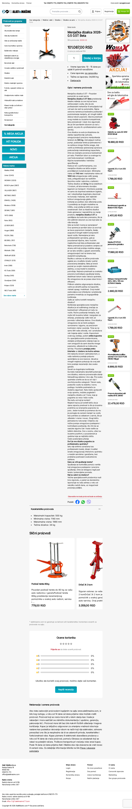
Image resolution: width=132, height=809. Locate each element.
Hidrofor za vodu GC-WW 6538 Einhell (117, 133)
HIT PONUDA (13, 141)
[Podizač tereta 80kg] (51, 560)
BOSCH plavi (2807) (11, 185)
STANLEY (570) (10, 260)
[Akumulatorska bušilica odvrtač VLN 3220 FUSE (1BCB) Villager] (114, 345)
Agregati (7, 26)
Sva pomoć (91, 771)
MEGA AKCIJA (13, 133)
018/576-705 (72, 3)
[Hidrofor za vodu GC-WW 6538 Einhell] (114, 123)
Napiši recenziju (66, 689)
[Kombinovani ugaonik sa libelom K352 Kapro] (114, 196)
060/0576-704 (82, 3)
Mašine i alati (47, 20)
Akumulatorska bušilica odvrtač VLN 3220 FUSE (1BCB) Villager (117, 356)
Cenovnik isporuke (116, 771)
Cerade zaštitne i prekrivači (14, 68)
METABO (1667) (10, 195)
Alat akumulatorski (10, 36)
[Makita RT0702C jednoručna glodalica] (114, 233)
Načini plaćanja (93, 778)
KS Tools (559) (9, 270)
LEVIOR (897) (9, 225)
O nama (112, 768)
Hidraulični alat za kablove (13, 100)
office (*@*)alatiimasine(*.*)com (18, 801)
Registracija (70, 771)
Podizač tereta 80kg (40, 584)
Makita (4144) (9, 170)
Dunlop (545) (9, 275)
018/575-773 (51, 3)
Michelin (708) (9, 250)
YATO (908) (8, 215)
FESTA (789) (8, 235)
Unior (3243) (9, 175)
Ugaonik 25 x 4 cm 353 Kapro (117, 170)
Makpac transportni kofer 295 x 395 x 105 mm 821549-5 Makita (117, 281)
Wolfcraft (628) (9, 255)
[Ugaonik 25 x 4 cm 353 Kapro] (114, 160)
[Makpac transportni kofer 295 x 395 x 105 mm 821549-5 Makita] (114, 270)
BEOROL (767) (9, 240)
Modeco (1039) (9, 205)
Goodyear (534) (10, 280)
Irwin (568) (8, 265)
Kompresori (8, 120)
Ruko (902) (8, 220)
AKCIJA (13, 157)
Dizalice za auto (69, 20)
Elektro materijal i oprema (13, 83)
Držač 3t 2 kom (85, 584)
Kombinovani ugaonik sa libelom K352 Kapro (117, 206)
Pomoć (29, 3)
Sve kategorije (9, 125)
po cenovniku (91, 73)
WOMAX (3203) (10, 180)
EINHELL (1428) (10, 200)
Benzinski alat (9, 63)
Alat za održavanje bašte (13, 41)
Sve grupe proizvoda (117, 778)
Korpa (68, 778)
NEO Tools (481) (10, 290)
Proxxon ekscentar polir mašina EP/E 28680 (117, 394)
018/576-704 (61, 3)
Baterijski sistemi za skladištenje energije (11, 57)
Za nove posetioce (94, 768)
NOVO (13, 149)
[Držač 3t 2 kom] (99, 560)
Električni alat (9, 78)
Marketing (6, 3)
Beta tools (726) (10, 245)
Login (68, 768)
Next (69, 43)
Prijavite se (55, 649)
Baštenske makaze (11, 51)
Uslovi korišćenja (94, 775)
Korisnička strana (18, 3)
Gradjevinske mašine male (13, 95)
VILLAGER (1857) (10, 190)
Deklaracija (75, 80)
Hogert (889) (9, 230)
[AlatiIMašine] (16, 11)
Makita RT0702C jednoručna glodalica (115, 243)
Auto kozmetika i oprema (13, 46)
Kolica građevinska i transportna (11, 114)
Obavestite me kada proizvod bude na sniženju (85, 496)
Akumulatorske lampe (12, 31)
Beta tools (72, 27)
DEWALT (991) (9, 210)
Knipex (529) (9, 285)
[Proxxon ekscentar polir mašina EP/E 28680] (114, 384)
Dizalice (7, 73)
